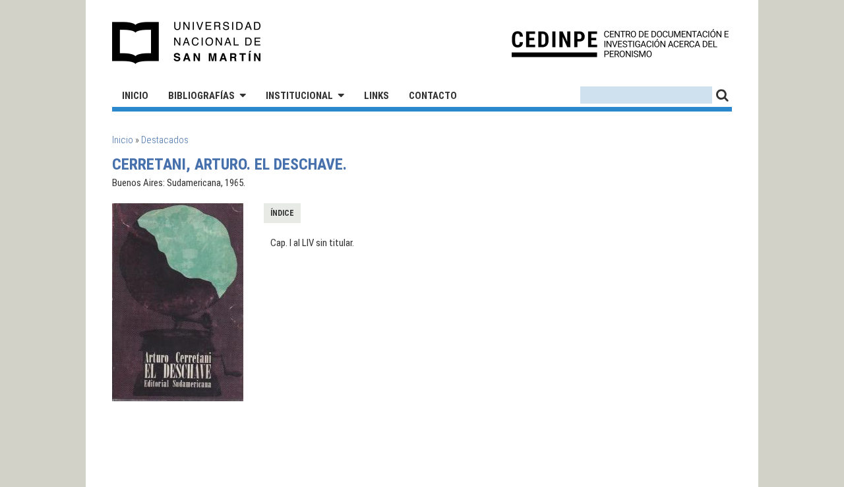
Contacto (433, 96)
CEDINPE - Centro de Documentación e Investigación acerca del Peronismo (620, 43)
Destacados (165, 140)
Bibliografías (201, 96)
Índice (282, 213)
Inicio (135, 96)
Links (376, 96)
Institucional (299, 96)
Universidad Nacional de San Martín (187, 43)
